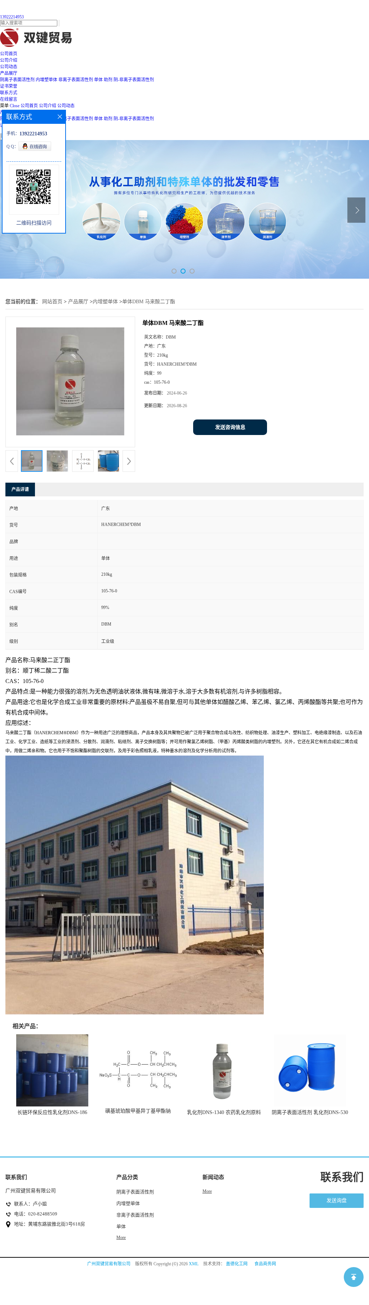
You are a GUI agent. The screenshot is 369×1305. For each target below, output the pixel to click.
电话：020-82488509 (35, 1214)
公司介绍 (47, 105)
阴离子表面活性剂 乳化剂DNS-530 (310, 1112)
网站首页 (52, 301)
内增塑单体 (46, 79)
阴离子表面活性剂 (17, 79)
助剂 (108, 79)
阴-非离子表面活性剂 (134, 79)
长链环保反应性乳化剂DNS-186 (52, 1112)
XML (194, 1263)
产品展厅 (78, 301)
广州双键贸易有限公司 (108, 1263)
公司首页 (29, 105)
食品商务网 (265, 1263)
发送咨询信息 (230, 427)
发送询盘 (336, 1200)
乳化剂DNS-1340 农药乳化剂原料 (224, 1112)
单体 (98, 79)
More (121, 1237)
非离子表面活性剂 (75, 79)
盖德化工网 (237, 1263)
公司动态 (66, 105)
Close (14, 105)
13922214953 (12, 16)
